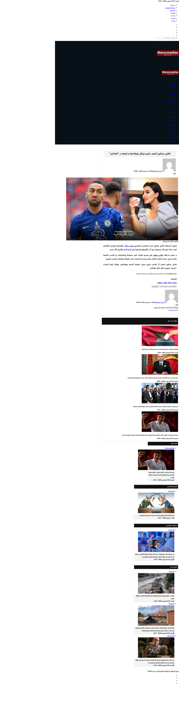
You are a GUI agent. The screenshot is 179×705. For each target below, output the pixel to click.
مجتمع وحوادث (170, 102)
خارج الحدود (171, 133)
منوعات (172, 140)
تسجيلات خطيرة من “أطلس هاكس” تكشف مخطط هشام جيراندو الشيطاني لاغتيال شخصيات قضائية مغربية (150, 435)
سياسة (172, 94)
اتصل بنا (173, 13)
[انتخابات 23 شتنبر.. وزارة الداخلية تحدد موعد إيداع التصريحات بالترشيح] (160, 345)
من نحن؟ (172, 5)
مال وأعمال (171, 117)
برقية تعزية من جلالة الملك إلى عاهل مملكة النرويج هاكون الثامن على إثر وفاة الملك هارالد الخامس (152, 378)
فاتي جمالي (158, 255)
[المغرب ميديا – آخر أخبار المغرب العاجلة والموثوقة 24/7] (168, 55)
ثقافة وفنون (171, 125)
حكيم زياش (129, 246)
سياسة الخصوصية (170, 8)
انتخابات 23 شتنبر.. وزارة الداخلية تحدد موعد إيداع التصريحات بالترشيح (160, 349)
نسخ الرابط (155, 286)
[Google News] (173, 310)
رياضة (173, 109)
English (173, 21)
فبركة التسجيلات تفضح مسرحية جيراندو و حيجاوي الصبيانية (156, 515)
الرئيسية (172, 86)
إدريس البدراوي (157, 171)
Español (173, 18)
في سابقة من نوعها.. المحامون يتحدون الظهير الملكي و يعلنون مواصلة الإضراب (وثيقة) (155, 407)
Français (173, 16)
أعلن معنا (172, 10)
